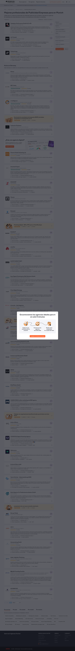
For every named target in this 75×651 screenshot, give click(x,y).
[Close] (56, 313)
